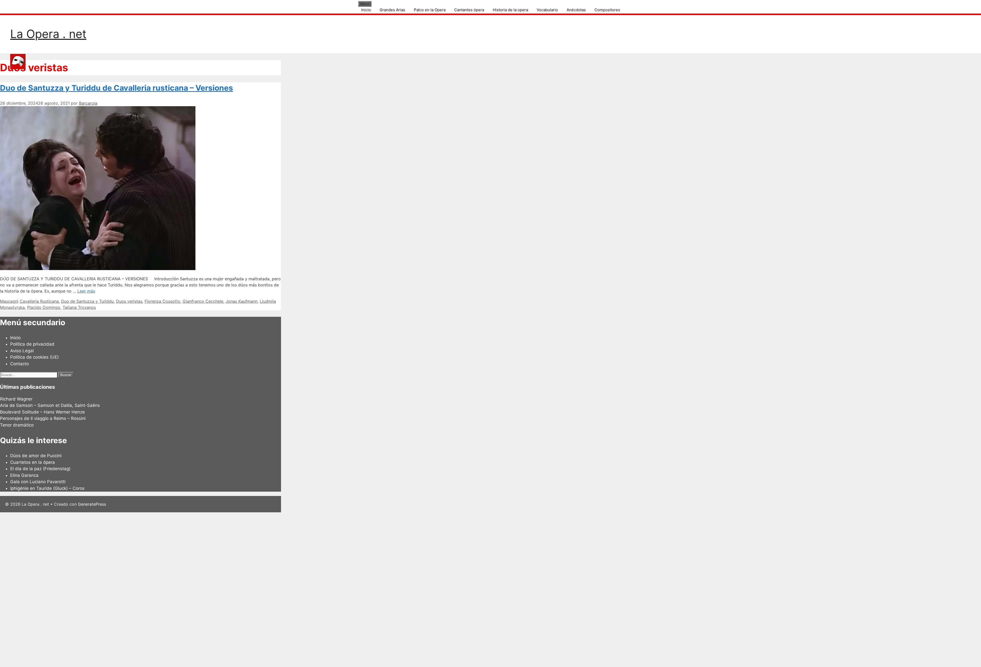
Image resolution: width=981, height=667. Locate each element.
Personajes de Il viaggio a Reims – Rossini (43, 418)
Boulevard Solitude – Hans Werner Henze (42, 412)
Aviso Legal (22, 350)
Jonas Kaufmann (242, 301)
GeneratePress (92, 504)
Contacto (19, 363)
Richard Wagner (16, 399)
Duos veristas (129, 301)
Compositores (607, 9)
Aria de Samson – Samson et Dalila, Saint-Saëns (50, 405)
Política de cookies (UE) (34, 357)
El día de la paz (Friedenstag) (40, 468)
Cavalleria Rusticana (39, 301)
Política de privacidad (32, 344)
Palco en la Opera (430, 9)
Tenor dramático (17, 425)
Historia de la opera (510, 9)
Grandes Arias (392, 9)
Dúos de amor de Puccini (36, 455)
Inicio (366, 9)
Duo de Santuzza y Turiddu (87, 301)
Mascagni (9, 301)
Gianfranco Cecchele (203, 301)
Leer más (86, 291)
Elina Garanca (24, 475)
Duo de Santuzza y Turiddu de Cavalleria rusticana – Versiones (116, 87)
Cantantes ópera (469, 9)
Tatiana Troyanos (79, 307)
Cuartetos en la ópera (32, 462)
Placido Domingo (43, 307)
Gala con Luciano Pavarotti (37, 481)
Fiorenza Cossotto (162, 301)
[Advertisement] (153, 588)
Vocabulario (547, 9)
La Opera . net (48, 34)
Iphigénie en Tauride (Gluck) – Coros (47, 488)
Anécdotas (576, 9)
